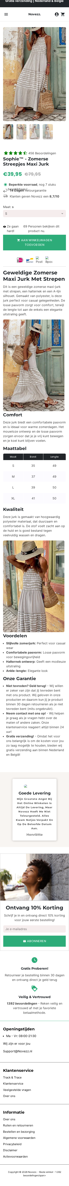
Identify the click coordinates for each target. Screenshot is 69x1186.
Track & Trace (12, 1077)
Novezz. (32, 1172)
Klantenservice (13, 1083)
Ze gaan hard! (13, 228)
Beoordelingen (42, 153)
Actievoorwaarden (15, 1156)
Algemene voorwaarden (19, 1138)
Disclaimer (10, 1150)
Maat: (8, 207)
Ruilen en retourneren (18, 1125)
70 (25, 226)
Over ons (9, 1096)
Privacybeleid (12, 1144)
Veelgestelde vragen (17, 1090)
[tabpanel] (34, 809)
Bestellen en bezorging (19, 1131)
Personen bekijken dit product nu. (43, 228)
